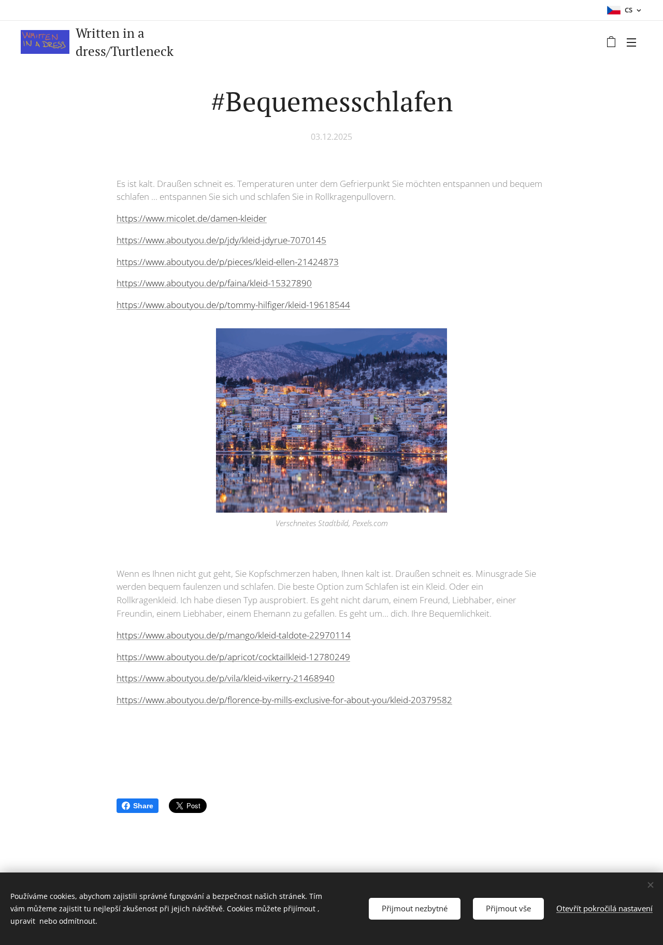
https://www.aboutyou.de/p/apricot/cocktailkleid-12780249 (233, 657)
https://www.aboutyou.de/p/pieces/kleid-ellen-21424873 (228, 262)
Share (143, 806)
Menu (634, 42)
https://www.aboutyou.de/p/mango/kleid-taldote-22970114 (234, 635)
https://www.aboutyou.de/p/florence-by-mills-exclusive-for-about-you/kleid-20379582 (284, 700)
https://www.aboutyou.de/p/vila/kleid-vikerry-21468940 (226, 678)
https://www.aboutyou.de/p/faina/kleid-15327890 (214, 283)
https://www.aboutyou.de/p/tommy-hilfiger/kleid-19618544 (233, 305)
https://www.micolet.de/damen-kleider (192, 218)
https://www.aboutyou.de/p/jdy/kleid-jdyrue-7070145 (221, 240)
